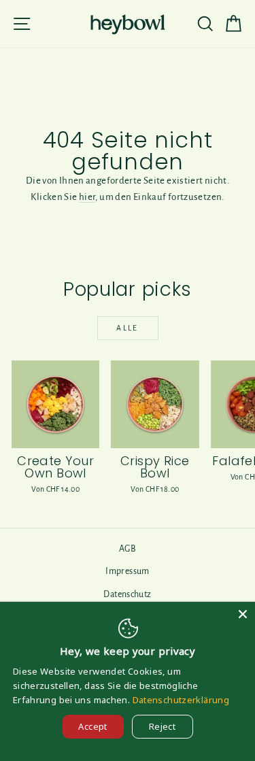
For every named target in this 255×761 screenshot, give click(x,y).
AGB (127, 549)
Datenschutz (127, 594)
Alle (127, 328)
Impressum (127, 571)
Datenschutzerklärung (181, 700)
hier (87, 197)
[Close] (243, 614)
